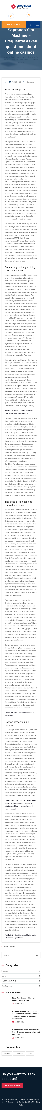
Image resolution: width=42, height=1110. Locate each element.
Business (7, 1053)
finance (4, 976)
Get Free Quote (13, 24)
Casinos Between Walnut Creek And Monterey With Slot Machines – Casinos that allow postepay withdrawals (25, 1015)
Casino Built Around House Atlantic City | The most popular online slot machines (26, 1032)
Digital (30, 1053)
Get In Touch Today (12, 1085)
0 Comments (30, 82)
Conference (19, 1053)
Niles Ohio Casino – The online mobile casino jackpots (24, 999)
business (5, 971)
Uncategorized (7, 986)
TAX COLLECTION (9, 981)
